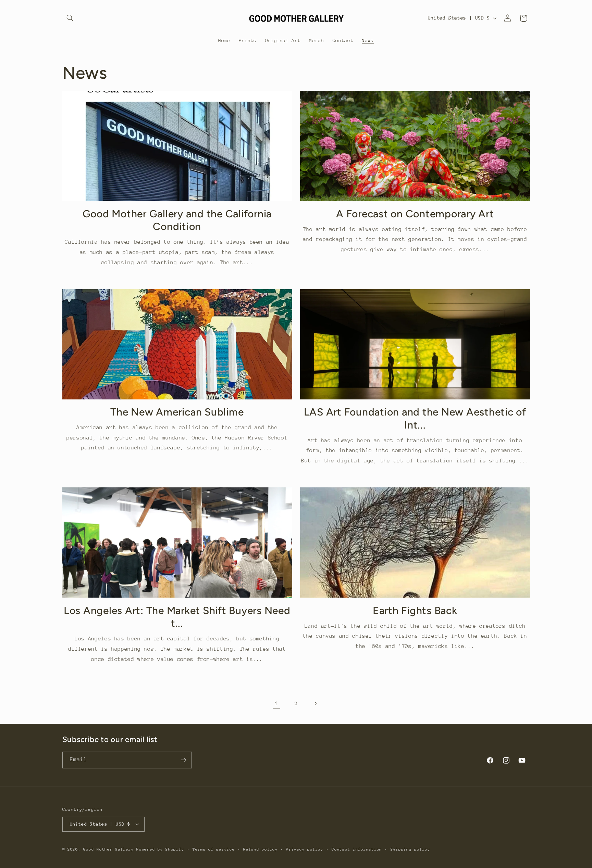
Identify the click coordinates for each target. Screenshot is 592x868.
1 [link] (276, 703)
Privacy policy (304, 849)
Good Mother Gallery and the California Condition (177, 220)
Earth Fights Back (415, 610)
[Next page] (315, 703)
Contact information (357, 849)
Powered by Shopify (160, 849)
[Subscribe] (183, 760)
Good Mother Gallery (108, 849)
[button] (70, 18)
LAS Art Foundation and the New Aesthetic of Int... (415, 418)
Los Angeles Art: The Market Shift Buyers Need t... (177, 617)
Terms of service (214, 849)
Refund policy (260, 849)
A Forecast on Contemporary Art (415, 213)
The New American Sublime (177, 412)
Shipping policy (410, 849)
